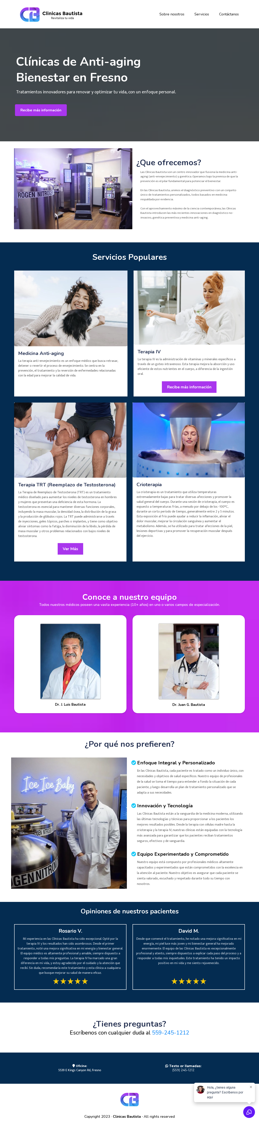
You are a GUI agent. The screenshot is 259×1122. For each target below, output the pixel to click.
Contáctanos (229, 14)
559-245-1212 (170, 1033)
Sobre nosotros (171, 14)
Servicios (201, 14)
